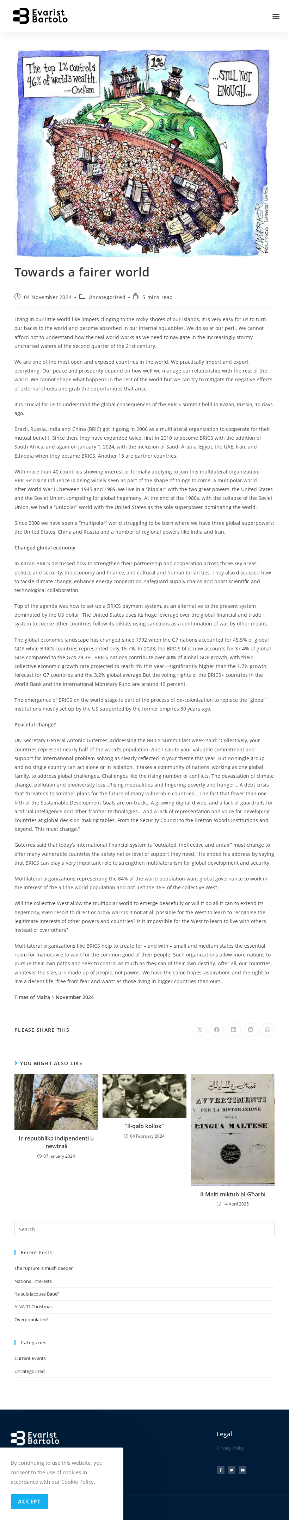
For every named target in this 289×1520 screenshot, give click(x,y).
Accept (29, 1501)
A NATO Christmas (33, 1306)
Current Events (30, 1358)
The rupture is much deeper (43, 1268)
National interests (33, 1281)
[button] (276, 16)
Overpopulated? (31, 1319)
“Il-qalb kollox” (144, 1126)
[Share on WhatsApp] (267, 1030)
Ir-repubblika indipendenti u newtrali (56, 1142)
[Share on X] (200, 1030)
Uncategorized (106, 297)
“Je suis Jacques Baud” (37, 1294)
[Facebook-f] (221, 1470)
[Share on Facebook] (217, 1030)
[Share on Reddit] (251, 1030)
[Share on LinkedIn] (234, 1030)
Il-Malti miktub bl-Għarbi (232, 1194)
